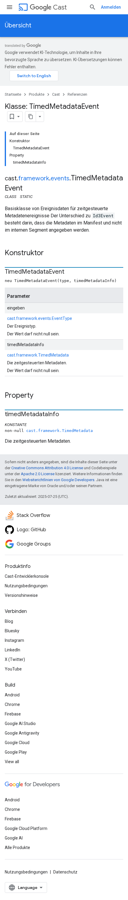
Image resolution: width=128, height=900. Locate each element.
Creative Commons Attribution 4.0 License (47, 468)
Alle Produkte (17, 847)
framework (33, 178)
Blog (9, 621)
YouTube (13, 669)
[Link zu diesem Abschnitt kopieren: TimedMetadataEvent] (70, 272)
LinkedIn (12, 649)
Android (12, 695)
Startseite (13, 94)
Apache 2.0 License (37, 474)
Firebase (13, 714)
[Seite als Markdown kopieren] (30, 116)
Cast (60, 7)
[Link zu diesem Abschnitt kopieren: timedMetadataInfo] (65, 414)
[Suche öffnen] (92, 7)
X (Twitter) (15, 659)
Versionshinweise (21, 595)
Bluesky (12, 630)
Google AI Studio (20, 723)
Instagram (14, 640)
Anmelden (111, 7)
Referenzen (77, 94)
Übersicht (18, 25)
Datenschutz (65, 872)
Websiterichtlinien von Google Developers (58, 480)
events (60, 178)
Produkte (36, 94)
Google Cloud (17, 742)
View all (12, 761)
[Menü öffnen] (9, 7)
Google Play (16, 752)
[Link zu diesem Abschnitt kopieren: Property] (39, 395)
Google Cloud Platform (26, 828)
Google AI (14, 838)
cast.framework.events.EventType (39, 318)
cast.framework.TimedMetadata (38, 355)
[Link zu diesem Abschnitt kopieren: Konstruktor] (50, 253)
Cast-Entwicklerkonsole (27, 576)
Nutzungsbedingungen (26, 585)
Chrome (12, 704)
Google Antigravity (22, 733)
